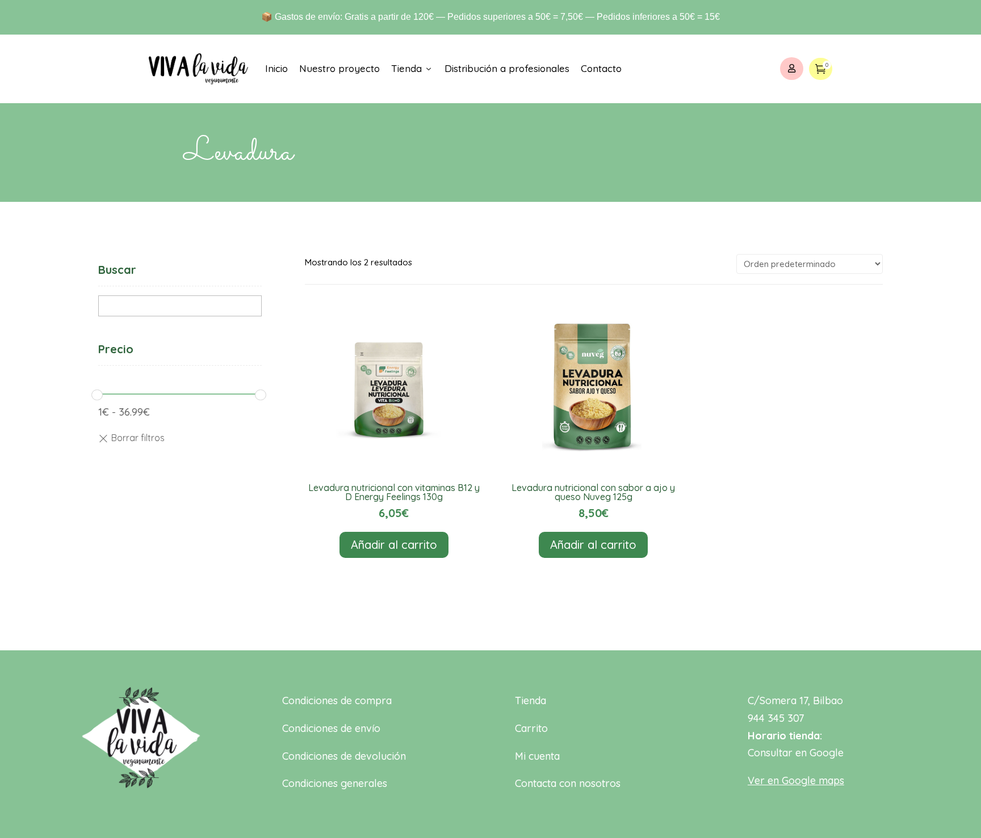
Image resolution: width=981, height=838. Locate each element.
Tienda (412, 68)
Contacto (601, 68)
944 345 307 (776, 718)
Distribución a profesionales (507, 68)
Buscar (117, 270)
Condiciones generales (334, 783)
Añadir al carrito (394, 544)
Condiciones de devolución (344, 756)
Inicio (276, 68)
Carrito (531, 728)
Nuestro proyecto (339, 68)
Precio (115, 349)
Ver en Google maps (796, 780)
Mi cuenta (537, 756)
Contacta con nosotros (568, 783)
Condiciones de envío (331, 728)
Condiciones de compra (337, 700)
